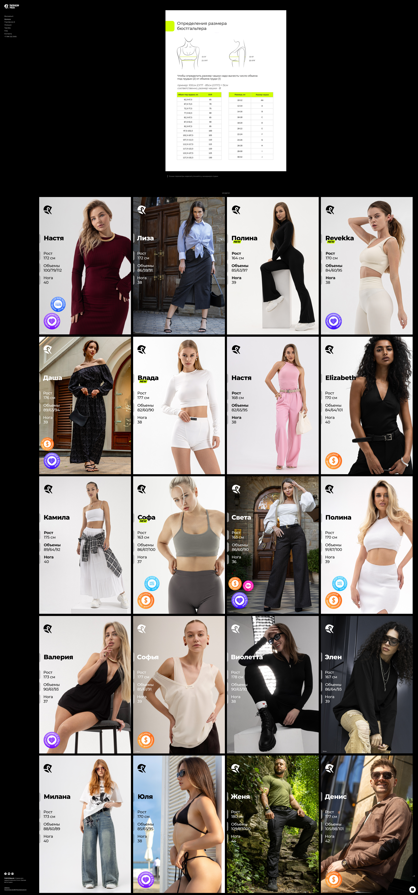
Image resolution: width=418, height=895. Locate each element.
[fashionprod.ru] (11, 6)
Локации (8, 25)
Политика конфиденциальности (15, 889)
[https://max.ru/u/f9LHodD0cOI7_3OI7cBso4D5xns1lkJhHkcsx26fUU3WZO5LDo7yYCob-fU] (9, 873)
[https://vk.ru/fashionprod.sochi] (12, 873)
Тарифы (7, 28)
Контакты (8, 34)
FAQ (6, 31)
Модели (7, 19)
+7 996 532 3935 (10, 37)
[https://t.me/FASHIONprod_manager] (5, 873)
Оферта (6, 887)
